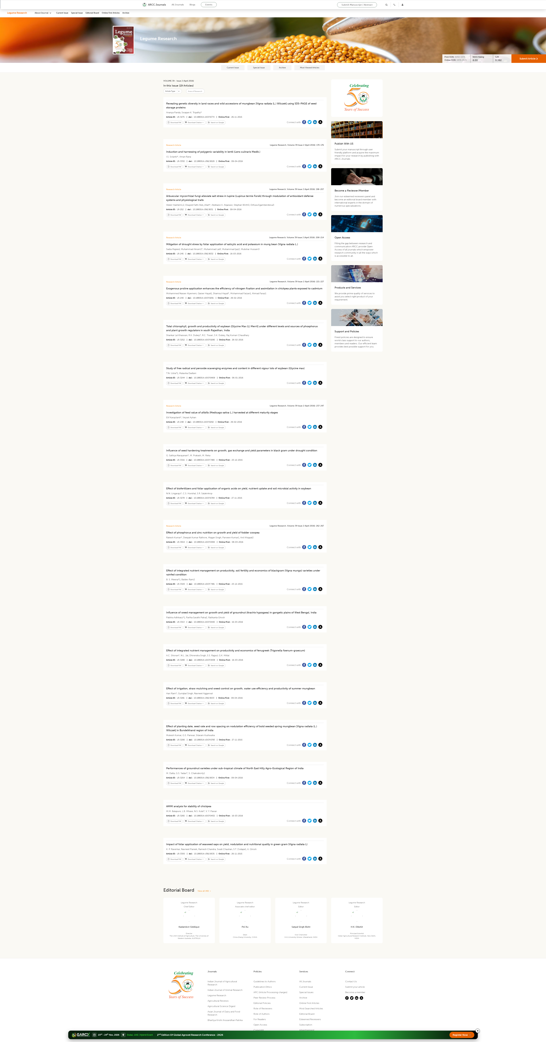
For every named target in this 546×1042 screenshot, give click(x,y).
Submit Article (527, 58)
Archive (125, 13)
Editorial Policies (262, 1003)
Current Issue (62, 13)
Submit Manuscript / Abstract (357, 4)
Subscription (305, 1024)
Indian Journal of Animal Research (225, 990)
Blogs (192, 4)
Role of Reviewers (263, 1008)
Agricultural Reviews (218, 1000)
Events (208, 4)
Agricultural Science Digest (221, 1006)
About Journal (41, 13)
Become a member (355, 992)
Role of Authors (261, 1014)
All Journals (178, 4)
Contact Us (351, 981)
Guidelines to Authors (265, 981)
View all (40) (204, 891)
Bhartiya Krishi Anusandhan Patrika (225, 1020)
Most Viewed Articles (309, 67)
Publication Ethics (263, 987)
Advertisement (306, 1030)
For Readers (260, 1019)
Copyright (259, 1030)
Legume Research (17, 12)
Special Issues (306, 992)
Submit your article (355, 987)
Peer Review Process (264, 997)
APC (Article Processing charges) (270, 992)
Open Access (260, 1024)
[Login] (403, 5)
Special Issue (77, 13)
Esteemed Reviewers (310, 1019)
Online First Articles (111, 13)
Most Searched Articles (311, 1008)
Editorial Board (92, 13)
